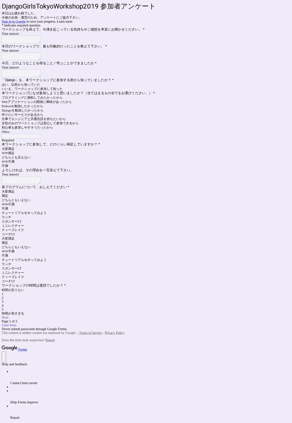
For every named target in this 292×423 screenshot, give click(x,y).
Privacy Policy (114, 333)
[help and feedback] (4, 356)
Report (50, 340)
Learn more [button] (64, 21)
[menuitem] (150, 377)
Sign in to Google (14, 21)
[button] (146, 317)
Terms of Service (90, 333)
